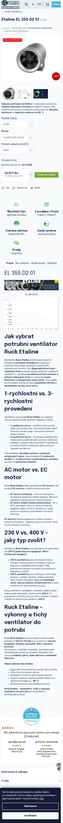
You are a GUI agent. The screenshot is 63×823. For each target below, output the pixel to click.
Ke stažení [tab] (22, 263)
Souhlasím (30, 815)
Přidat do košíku (46, 175)
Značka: (16, 31)
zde (41, 798)
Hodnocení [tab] (38, 263)
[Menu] (57, 4)
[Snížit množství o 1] (32, 177)
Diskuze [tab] (52, 263)
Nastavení (30, 806)
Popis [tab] (9, 263)
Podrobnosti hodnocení (40, 28)
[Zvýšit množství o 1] (32, 174)
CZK (39, 4)
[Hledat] (27, 4)
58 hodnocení (31, 736)
